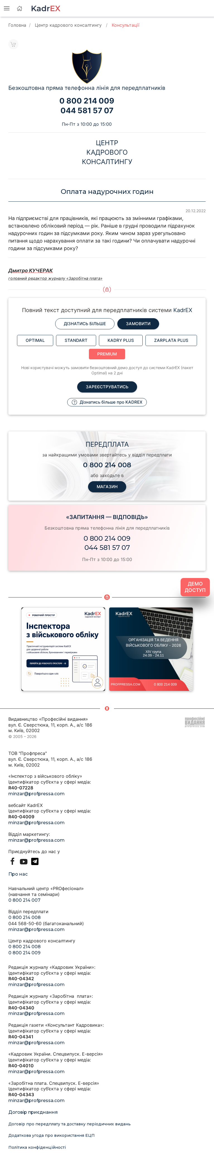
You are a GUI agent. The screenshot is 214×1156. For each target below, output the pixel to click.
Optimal (35, 340)
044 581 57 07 (107, 548)
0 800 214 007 (24, 900)
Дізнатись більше (85, 323)
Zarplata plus (171, 340)
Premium (107, 354)
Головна (17, 25)
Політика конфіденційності (37, 1147)
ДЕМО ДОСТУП (195, 587)
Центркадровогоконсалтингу (107, 152)
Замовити (138, 323)
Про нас (18, 874)
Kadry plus (121, 340)
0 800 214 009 (107, 538)
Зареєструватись (107, 386)
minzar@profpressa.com (36, 793)
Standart (76, 340)
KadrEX (182, 310)
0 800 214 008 (24, 917)
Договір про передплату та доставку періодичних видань (69, 1124)
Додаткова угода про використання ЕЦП (51, 1135)
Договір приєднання (33, 1112)
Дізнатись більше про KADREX (110, 402)
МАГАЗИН (107, 486)
